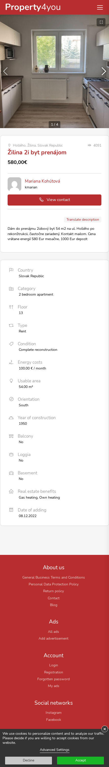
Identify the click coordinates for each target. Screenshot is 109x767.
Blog (53, 604)
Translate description (82, 219)
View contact (58, 200)
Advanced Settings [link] (54, 749)
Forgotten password (53, 678)
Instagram (54, 712)
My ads (53, 685)
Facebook (53, 719)
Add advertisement (53, 638)
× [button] (104, 729)
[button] (103, 71)
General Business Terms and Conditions (53, 577)
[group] (54, 71)
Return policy (53, 590)
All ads (53, 631)
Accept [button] (80, 760)
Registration (53, 672)
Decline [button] (28, 760)
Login (53, 665)
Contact (54, 598)
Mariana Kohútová (42, 181)
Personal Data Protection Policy (54, 584)
